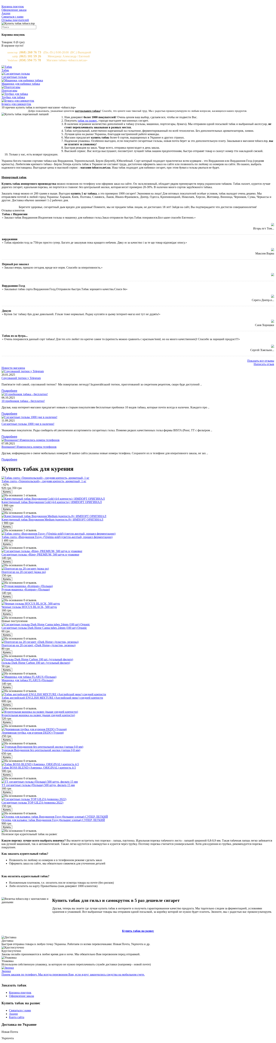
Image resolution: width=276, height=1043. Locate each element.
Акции (6, 13)
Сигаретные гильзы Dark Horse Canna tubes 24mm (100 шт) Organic (44, 627)
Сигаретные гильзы (14, 77)
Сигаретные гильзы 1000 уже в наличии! (28, 423)
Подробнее (9, 390)
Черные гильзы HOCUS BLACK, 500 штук (29, 607)
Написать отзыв (264, 364)
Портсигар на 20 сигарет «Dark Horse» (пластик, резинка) (38, 645)
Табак (5, 70)
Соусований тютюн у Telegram (21, 378)
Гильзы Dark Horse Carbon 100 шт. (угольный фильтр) (36, 662)
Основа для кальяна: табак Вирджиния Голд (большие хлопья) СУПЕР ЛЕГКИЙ (53, 820)
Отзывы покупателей (15, 20)
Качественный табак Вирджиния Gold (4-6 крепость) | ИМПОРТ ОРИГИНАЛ (52, 502)
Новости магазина (13, 367)
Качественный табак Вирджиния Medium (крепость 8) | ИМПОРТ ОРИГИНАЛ (52, 519)
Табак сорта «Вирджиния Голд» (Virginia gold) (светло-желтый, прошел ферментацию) (57, 537)
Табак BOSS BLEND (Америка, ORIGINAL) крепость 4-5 (39, 767)
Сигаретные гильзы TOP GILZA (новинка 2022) (32, 802)
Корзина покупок (13, 6)
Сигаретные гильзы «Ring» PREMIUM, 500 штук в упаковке (40, 554)
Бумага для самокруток (16, 104)
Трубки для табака (13, 97)
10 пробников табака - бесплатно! (23, 401)
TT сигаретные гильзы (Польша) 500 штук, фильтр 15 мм (38, 785)
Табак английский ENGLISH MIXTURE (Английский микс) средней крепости (52, 697)
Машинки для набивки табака (21, 83)
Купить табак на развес (138, 930)
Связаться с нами (12, 16)
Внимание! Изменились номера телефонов (29, 446)
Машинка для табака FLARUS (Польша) (27, 680)
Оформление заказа (14, 9)
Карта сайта (16, 1017)
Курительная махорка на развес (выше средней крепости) (38, 715)
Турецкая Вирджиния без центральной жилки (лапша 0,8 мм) (41, 750)
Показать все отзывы (260, 360)
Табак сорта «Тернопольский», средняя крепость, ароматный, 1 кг (44, 481)
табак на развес (87, 120)
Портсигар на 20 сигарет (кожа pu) (24, 572)
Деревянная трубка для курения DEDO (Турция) (33, 732)
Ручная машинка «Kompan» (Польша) (26, 589)
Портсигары (9, 90)
